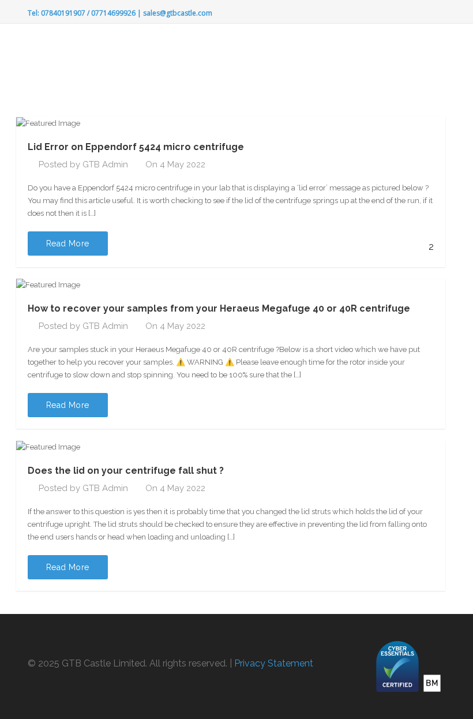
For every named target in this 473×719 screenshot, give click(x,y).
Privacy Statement (273, 663)
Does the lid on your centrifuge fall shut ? (126, 470)
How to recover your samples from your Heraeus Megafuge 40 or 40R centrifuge (219, 308)
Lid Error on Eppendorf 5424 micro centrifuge (136, 146)
